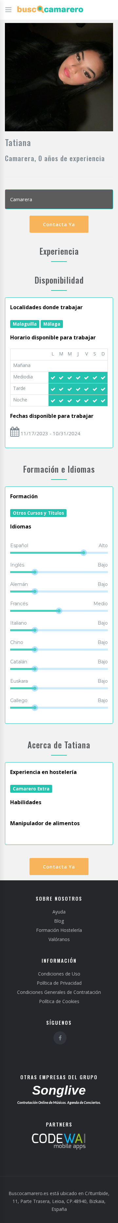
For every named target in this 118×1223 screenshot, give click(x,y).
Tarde (19, 388)
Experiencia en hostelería (43, 772)
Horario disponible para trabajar (53, 337)
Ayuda (59, 912)
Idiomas (20, 526)
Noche (20, 400)
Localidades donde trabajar (46, 307)
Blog (59, 921)
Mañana (21, 365)
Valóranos (59, 939)
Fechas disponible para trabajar (51, 415)
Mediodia (23, 377)
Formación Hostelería (59, 930)
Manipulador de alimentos (45, 823)
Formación (24, 496)
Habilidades (25, 802)
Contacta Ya (59, 224)
